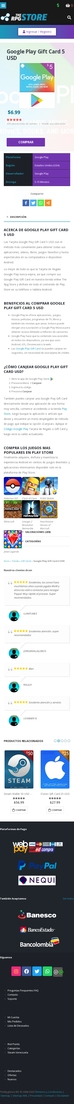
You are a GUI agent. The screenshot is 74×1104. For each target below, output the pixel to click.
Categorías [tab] (33, 541)
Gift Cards (26, 561)
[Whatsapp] (40, 203)
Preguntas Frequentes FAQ (23, 990)
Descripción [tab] (18, 217)
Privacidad (36, 1095)
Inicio (6, 561)
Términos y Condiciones (48, 1092)
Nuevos (12, 1079)
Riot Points (14, 1044)
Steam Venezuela (18, 1052)
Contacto (13, 994)
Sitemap (5, 1095)
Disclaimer (63, 1095)
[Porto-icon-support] (58, 972)
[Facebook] (26, 203)
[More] (48, 203)
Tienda (15, 561)
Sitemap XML (20, 1095)
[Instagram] (16, 971)
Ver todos (68, 898)
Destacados (14, 1071)
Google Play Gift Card (28, 348)
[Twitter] (33, 203)
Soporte (12, 999)
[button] (3, 5)
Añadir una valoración (53, 123)
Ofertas (12, 1075)
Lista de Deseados (18, 1025)
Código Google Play (16, 429)
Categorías (14, 1048)
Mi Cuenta (13, 1017)
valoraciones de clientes (22, 123)
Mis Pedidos (15, 1021)
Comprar (25, 142)
